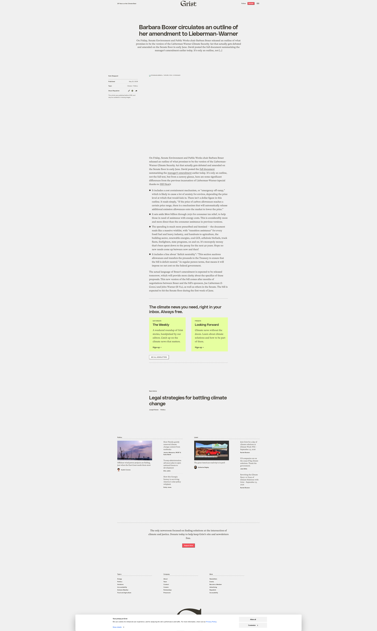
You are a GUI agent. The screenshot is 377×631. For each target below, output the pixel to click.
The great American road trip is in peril (209, 463)
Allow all (253, 619)
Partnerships (167, 590)
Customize (252, 625)
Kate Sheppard (113, 76)
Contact (166, 584)
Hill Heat (165, 184)
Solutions (120, 584)
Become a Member (216, 584)
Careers (166, 587)
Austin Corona (125, 470)
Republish (213, 590)
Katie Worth (167, 454)
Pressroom (167, 592)
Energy (119, 579)
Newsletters (213, 579)
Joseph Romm (153, 410)
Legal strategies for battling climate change (188, 400)
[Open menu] (258, 3)
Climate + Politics (132, 86)
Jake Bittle (243, 469)
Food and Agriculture (124, 592)
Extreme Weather (122, 590)
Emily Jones (167, 487)
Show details (117, 627)
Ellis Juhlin (167, 471)
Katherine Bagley (203, 467)
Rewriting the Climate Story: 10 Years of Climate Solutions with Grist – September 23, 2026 (249, 480)
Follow (243, 3)
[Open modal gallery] (188, 114)
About (165, 579)
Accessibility (214, 592)
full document (207, 169)
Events (212, 581)
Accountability (122, 587)
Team (165, 581)
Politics (163, 410)
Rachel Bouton (245, 452)
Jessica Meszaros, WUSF (171, 452)
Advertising (213, 587)
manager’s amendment (180, 173)
